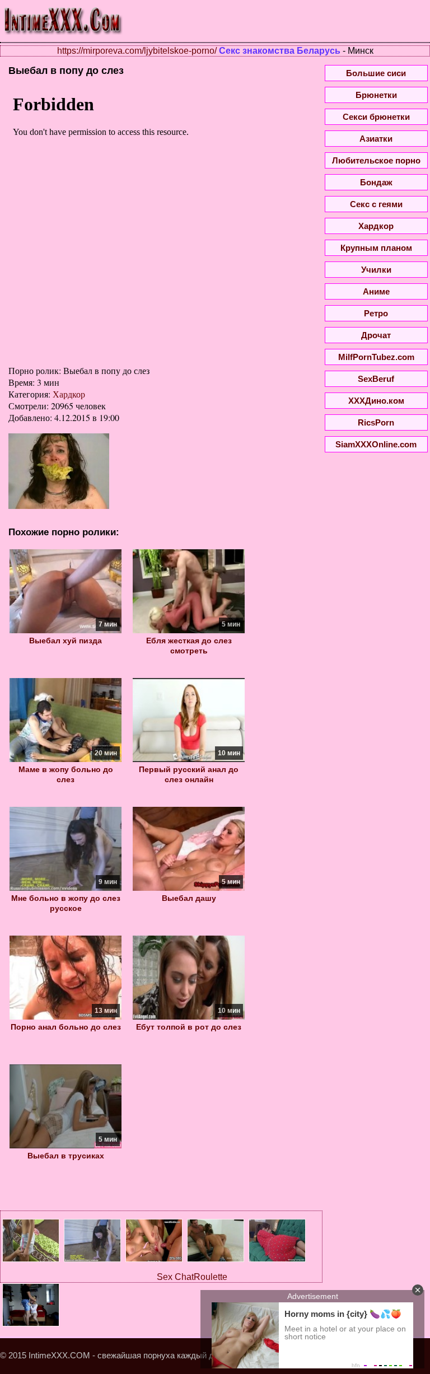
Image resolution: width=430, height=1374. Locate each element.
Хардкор (69, 394)
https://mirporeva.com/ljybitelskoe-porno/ (137, 50)
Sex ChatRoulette (192, 1277)
